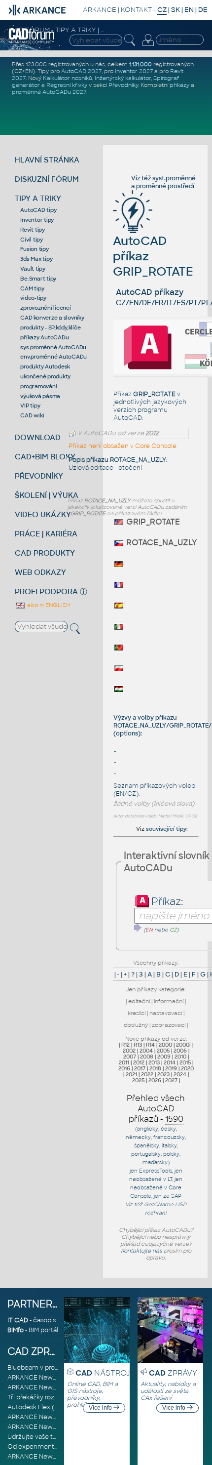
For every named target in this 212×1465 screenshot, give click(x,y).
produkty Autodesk (45, 366)
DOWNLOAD (38, 437)
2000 (165, 1044)
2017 (139, 1068)
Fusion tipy (34, 248)
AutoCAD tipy (38, 209)
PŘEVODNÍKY (39, 476)
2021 (131, 1074)
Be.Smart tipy (38, 278)
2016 (124, 1068)
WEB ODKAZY (40, 572)
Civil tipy (31, 239)
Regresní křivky (66, 84)
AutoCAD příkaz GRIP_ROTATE (153, 256)
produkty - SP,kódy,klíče (50, 327)
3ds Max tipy (36, 258)
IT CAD (17, 1320)
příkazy (179, 84)
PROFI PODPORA (46, 591)
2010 (180, 1056)
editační (139, 1001)
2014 (170, 1062)
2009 (164, 1056)
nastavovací (165, 1013)
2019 (171, 1068)
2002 (129, 1050)
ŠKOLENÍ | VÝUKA (46, 495)
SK (175, 9)
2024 (180, 1074)
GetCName (159, 1204)
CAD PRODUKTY (45, 553)
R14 (150, 1044)
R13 (138, 1044)
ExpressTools (155, 1171)
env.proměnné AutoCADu (53, 356)
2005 (163, 1050)
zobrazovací (168, 1024)
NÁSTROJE (105, 1373)
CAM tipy (32, 288)
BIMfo (15, 1330)
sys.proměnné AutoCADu (53, 347)
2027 (171, 1080)
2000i (183, 1044)
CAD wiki (32, 415)
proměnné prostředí (165, 186)
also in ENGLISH (48, 605)
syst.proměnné (174, 178)
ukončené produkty (45, 376)
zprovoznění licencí (45, 307)
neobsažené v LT (150, 1179)
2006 (180, 1050)
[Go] (138, 928)
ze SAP (172, 1196)
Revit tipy (32, 229)
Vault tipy (32, 268)
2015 (185, 1062)
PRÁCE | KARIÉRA (46, 533)
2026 (154, 1080)
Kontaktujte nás (141, 1250)
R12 (125, 1044)
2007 (129, 1056)
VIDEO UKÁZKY (43, 514)
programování (38, 386)
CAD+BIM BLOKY (45, 456)
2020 (187, 1068)
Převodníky (123, 84)
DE (203, 9)
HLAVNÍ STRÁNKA (47, 159)
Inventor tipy (37, 219)
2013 (154, 1062)
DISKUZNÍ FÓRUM (47, 179)
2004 (146, 1050)
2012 (138, 1062)
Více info (101, 1407)
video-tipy (33, 297)
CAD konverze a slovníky (52, 317)
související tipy (166, 828)
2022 (147, 1074)
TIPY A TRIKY (38, 198)
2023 (163, 1074)
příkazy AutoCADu (44, 337)
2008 (146, 1056)
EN (189, 9)
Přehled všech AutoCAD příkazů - (156, 1108)
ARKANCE (99, 9)
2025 (138, 1080)
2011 (124, 1062)
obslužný (136, 1024)
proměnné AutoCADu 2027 (49, 91)
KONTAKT (136, 9)
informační (168, 1001)
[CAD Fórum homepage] (31, 42)
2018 (155, 1068)
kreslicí (136, 1013)
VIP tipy (30, 405)
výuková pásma (40, 396)
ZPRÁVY (173, 1373)
